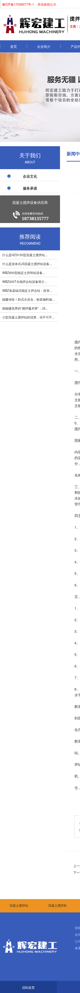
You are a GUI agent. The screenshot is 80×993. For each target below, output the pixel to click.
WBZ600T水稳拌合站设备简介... (24, 281)
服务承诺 (30, 188)
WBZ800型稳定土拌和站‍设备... (23, 272)
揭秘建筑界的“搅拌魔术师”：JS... (25, 308)
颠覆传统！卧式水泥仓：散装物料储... (28, 299)
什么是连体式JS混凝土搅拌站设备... (27, 263)
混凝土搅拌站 (19, 905)
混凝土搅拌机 (57, 905)
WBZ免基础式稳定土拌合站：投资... (27, 290)
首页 (13, 46)
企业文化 (30, 176)
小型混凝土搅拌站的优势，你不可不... (28, 317)
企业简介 (43, 46)
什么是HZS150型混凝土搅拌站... (25, 255)
